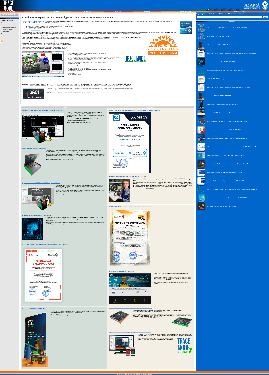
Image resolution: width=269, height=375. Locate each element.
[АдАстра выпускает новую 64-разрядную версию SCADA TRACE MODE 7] (222, 141)
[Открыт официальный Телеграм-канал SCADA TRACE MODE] (218, 133)
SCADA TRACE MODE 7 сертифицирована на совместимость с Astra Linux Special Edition (134, 110)
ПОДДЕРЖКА (87, 11)
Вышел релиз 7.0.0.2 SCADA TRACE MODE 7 (34, 308)
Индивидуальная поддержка (9, 25)
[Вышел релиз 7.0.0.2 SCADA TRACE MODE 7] (214, 99)
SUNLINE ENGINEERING (34, 21)
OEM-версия (5, 31)
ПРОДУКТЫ (57, 11)
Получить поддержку (7, 20)
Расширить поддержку (7, 22)
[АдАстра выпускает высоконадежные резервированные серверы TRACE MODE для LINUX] (226, 150)
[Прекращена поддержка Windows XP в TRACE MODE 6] (216, 209)
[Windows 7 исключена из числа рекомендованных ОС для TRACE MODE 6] (222, 201)
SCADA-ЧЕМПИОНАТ (185, 11)
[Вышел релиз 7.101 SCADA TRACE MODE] (213, 39)
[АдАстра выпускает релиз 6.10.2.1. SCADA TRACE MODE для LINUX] (220, 158)
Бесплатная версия (7, 29)
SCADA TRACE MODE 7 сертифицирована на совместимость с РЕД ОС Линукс (44, 244)
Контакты (116, 371)
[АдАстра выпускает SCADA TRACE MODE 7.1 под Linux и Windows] (220, 48)
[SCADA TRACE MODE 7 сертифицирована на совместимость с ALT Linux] (222, 82)
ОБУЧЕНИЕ (147, 11)
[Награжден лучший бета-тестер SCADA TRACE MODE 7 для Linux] (220, 73)
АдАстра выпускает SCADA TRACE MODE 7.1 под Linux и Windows (41, 183)
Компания (25, 21)
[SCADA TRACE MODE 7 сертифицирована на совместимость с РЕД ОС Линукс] (224, 90)
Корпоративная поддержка (9, 27)
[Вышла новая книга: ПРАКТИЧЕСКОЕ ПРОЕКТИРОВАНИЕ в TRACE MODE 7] (222, 124)
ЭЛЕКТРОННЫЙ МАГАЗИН (239, 11)
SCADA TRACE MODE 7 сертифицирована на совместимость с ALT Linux (130, 206)
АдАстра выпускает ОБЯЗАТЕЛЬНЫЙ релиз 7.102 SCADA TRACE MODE (42, 110)
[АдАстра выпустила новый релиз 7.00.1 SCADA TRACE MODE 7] (219, 107)
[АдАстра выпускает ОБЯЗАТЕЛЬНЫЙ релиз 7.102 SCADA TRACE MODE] (222, 31)
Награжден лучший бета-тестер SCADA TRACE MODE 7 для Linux (127, 176)
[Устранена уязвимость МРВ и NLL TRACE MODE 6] (216, 65)
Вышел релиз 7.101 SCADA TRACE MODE (34, 148)
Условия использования (126, 371)
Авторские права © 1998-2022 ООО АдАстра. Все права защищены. (134, 374)
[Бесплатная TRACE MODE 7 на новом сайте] (214, 116)
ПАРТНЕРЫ (118, 11)
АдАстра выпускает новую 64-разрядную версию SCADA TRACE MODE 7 (130, 332)
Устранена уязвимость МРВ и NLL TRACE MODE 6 (36, 215)
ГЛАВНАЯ (12, 11)
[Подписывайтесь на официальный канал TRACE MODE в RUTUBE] (220, 175)
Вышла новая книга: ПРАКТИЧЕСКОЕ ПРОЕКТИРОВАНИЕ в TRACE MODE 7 (130, 308)
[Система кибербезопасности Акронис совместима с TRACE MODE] (220, 184)
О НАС (33, 11)
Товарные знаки (138, 371)
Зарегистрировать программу (6, 34)
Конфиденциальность (149, 371)
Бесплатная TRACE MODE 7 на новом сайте (121, 271)
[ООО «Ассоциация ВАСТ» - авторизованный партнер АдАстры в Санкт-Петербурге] (225, 167)
